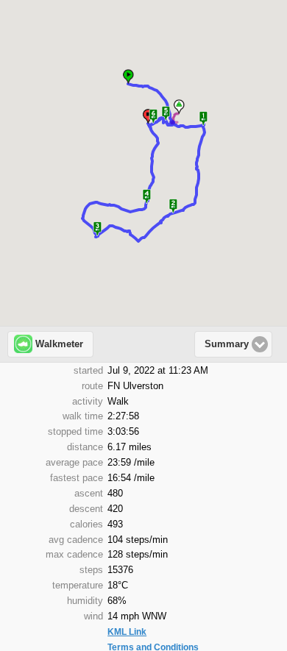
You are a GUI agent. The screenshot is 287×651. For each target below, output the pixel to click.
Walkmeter (59, 344)
